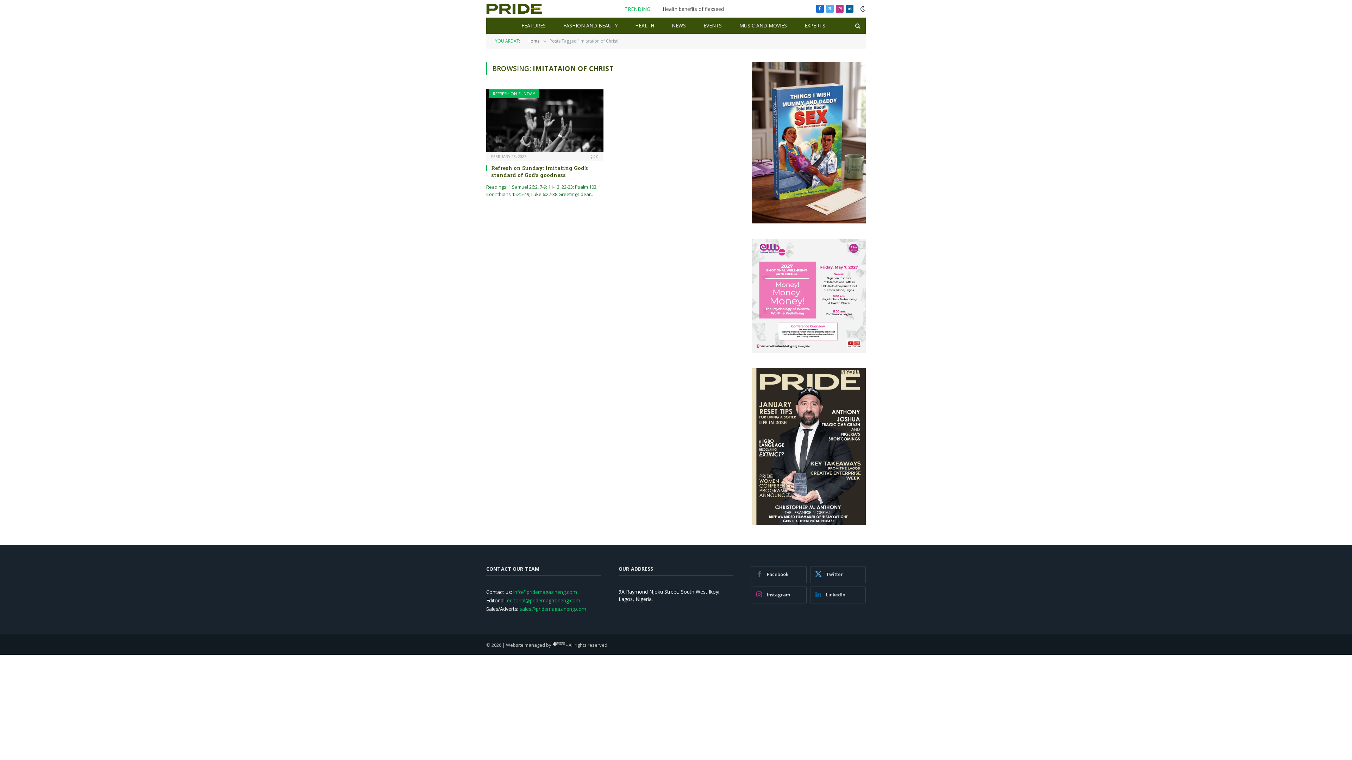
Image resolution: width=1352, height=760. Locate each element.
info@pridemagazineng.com (545, 592)
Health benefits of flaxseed (693, 9)
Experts (815, 25)
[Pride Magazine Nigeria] (514, 9)
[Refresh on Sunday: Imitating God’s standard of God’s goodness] (544, 120)
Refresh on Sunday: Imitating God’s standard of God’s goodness (539, 171)
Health (644, 25)
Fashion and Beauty (590, 25)
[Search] (857, 26)
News (679, 25)
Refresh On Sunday (514, 94)
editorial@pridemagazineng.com (543, 600)
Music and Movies (763, 25)
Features (533, 25)
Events (712, 25)
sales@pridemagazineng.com (553, 609)
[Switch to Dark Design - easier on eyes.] (862, 9)
